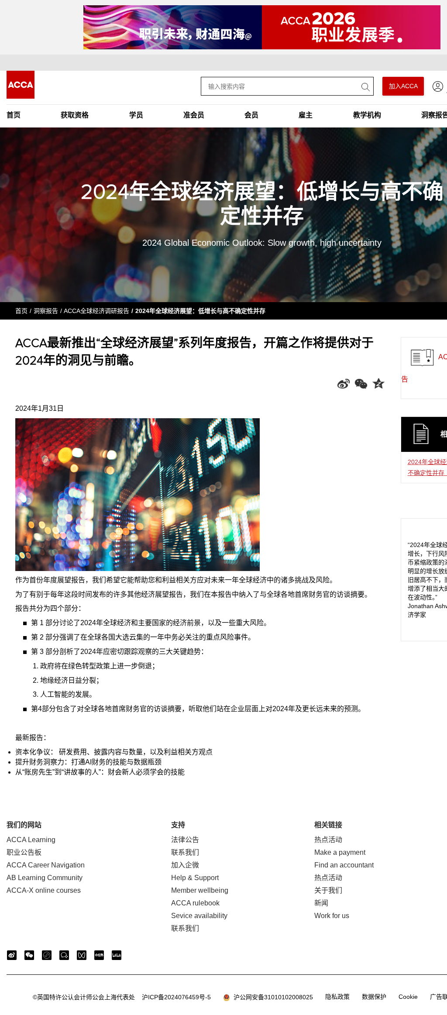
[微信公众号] (29, 955)
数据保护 (374, 996)
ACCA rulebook (195, 903)
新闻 (321, 903)
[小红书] (99, 955)
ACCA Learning (31, 839)
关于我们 (328, 890)
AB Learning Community (45, 877)
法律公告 (185, 839)
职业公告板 (24, 852)
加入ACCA (403, 86)
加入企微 (185, 865)
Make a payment (339, 852)
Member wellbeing (199, 890)
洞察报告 (46, 310)
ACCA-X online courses (44, 890)
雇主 (306, 115)
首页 (14, 115)
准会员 (193, 115)
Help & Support (195, 877)
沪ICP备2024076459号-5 (122, 997)
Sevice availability (199, 915)
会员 (251, 115)
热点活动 (328, 839)
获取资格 (75, 115)
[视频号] (81, 955)
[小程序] (46, 955)
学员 (136, 115)
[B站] (116, 955)
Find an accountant (344, 865)
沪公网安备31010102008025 (271, 997)
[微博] (12, 955)
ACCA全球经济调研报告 (96, 310)
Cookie (408, 996)
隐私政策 (337, 996)
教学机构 (367, 115)
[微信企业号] (64, 955)
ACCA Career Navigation (46, 865)
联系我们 (185, 852)
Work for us (331, 915)
